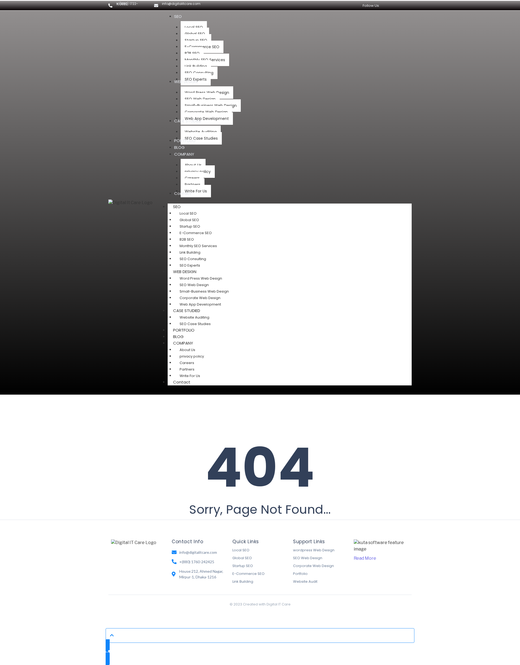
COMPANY (183, 343)
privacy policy (192, 356)
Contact (181, 382)
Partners (187, 369)
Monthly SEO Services (198, 245)
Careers (187, 362)
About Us (187, 349)
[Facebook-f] (390, 5)
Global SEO (189, 219)
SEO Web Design (194, 284)
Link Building (190, 252)
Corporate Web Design (200, 297)
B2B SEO (187, 239)
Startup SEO (190, 226)
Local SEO (188, 213)
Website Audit (305, 581)
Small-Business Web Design (204, 291)
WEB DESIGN (184, 271)
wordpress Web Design (313, 550)
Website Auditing (194, 317)
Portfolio (300, 573)
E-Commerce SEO (196, 232)
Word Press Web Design (201, 278)
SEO (177, 206)
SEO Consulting (193, 258)
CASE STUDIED (186, 310)
